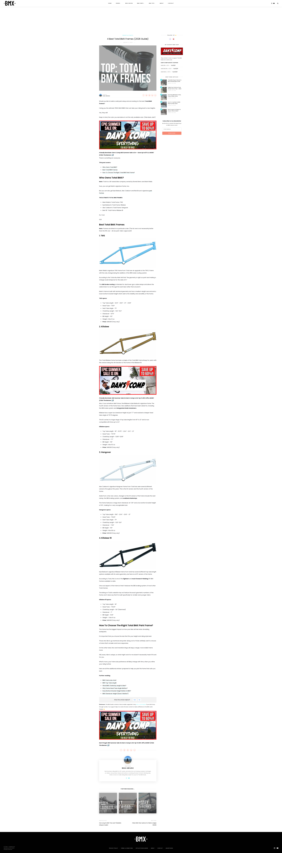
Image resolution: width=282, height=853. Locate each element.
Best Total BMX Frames (110, 170)
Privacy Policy (113, 848)
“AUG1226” (175, 68)
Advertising (169, 848)
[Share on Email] (155, 95)
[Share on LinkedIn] (152, 95)
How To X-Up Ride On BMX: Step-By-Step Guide (174, 102)
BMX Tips (151, 3)
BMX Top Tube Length (110, 683)
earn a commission (141, 704)
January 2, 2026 (128, 42)
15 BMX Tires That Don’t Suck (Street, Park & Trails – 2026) (174, 88)
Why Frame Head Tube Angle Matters (115, 688)
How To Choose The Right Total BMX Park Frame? (119, 172)
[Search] (277, 3)
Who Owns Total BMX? (110, 167)
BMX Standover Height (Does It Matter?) (116, 693)
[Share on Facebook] (143, 95)
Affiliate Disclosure (142, 848)
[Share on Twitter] (146, 95)
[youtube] (274, 3)
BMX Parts (140, 3)
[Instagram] (126, 778)
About (162, 3)
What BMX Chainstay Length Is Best (114, 685)
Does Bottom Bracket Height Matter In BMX (116, 691)
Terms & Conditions (127, 848)
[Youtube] (129, 778)
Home (110, 3)
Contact (171, 3)
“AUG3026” (175, 72)
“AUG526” (173, 65)
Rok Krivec (106, 96)
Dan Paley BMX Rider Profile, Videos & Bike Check (174, 95)
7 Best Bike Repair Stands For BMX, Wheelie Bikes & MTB (174, 80)
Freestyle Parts (127, 35)
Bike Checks (129, 3)
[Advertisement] (141, 17)
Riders (118, 3)
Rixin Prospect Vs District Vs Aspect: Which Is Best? (174, 110)
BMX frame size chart (109, 680)
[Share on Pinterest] (149, 95)
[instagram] (271, 3)
